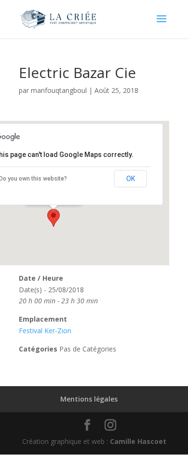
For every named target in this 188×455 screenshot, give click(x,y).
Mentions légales (89, 398)
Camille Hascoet (138, 441)
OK (130, 178)
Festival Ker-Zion (45, 330)
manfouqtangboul (59, 90)
